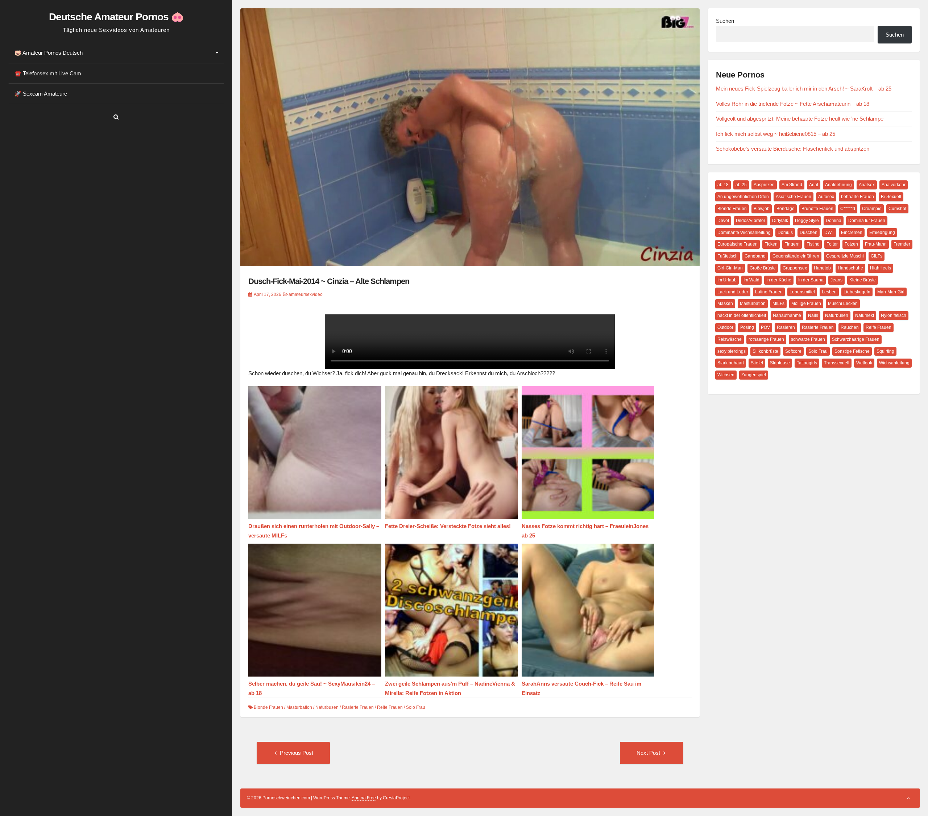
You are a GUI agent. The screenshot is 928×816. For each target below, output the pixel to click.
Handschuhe (850, 268)
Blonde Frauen (268, 707)
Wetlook (864, 362)
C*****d (847, 208)
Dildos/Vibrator (750, 220)
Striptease (780, 362)
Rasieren (786, 327)
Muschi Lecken (843, 303)
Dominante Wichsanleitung (744, 232)
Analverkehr (894, 184)
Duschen (808, 232)
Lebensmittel (802, 291)
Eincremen (851, 232)
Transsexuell (836, 362)
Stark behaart (730, 362)
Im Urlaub (727, 280)
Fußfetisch (727, 256)
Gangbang (755, 256)
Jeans (836, 280)
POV (765, 327)
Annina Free (364, 797)
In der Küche (778, 280)
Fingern (792, 244)
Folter (832, 244)
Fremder (902, 244)
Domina (833, 220)
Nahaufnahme (787, 315)
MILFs (778, 303)
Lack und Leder (732, 291)
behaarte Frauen (857, 196)
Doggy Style (807, 220)
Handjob (822, 268)
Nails (813, 315)
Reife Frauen (390, 707)
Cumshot (897, 208)
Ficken (771, 244)
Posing (747, 327)
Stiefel (757, 362)
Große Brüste (763, 268)
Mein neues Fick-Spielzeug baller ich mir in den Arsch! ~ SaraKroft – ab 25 (803, 88)
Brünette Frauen (817, 208)
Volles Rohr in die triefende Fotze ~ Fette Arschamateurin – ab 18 (792, 104)
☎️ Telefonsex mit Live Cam (47, 73)
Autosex (826, 196)
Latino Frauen (769, 291)
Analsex (867, 184)
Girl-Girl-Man (730, 268)
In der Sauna (811, 280)
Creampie (872, 208)
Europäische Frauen (737, 244)
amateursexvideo (306, 294)
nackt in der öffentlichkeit (741, 315)
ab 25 (741, 184)
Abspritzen (764, 184)
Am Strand (792, 184)
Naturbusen (327, 707)
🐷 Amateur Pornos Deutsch (48, 53)
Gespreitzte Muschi (845, 256)
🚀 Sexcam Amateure (40, 94)
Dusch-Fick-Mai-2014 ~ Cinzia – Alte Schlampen (328, 281)
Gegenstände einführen (795, 256)
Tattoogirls (807, 362)
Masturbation (299, 707)
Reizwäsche (729, 339)
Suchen (725, 21)
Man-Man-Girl (890, 291)
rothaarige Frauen (766, 339)
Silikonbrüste (765, 351)
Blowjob (762, 208)
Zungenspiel (753, 374)
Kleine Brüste (862, 280)
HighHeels (880, 268)
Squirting (885, 351)
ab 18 (723, 184)
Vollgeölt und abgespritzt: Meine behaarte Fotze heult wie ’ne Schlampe (799, 119)
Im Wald (751, 280)
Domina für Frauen (866, 220)
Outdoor (725, 327)
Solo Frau (415, 707)
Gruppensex (795, 268)
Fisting (813, 244)
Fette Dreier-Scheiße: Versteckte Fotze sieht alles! (448, 526)
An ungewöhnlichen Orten (743, 196)
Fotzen (851, 244)
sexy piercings (731, 351)
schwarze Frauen (808, 339)
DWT (829, 232)
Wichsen (725, 374)
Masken (725, 303)
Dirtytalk (780, 220)
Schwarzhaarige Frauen (855, 339)
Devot (723, 220)
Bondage (785, 208)
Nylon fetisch (893, 315)
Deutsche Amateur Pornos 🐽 (116, 16)
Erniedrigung (882, 232)
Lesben (829, 291)
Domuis (785, 232)
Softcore (793, 351)
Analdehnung (838, 184)
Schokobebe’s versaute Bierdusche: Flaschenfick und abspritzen (792, 149)
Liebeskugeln (857, 291)
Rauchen (850, 327)
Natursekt (864, 315)
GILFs (876, 256)
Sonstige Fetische (852, 351)
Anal (813, 184)
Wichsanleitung (894, 362)
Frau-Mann (876, 244)
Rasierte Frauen (358, 707)
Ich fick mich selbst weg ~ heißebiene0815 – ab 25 (775, 134)
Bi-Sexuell (891, 196)
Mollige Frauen (806, 303)
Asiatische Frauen (793, 196)
